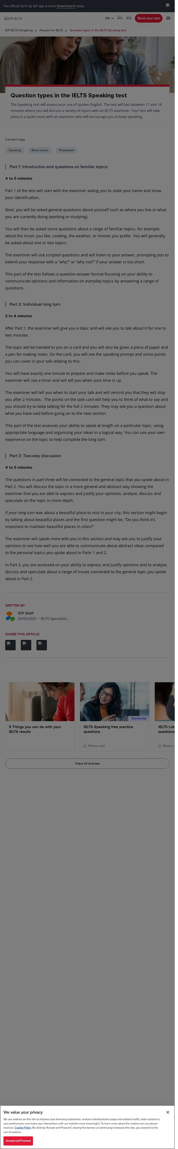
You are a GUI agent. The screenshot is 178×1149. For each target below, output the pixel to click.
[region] (87, 1127)
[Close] (168, 1112)
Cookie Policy (23, 1127)
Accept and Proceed (18, 1140)
